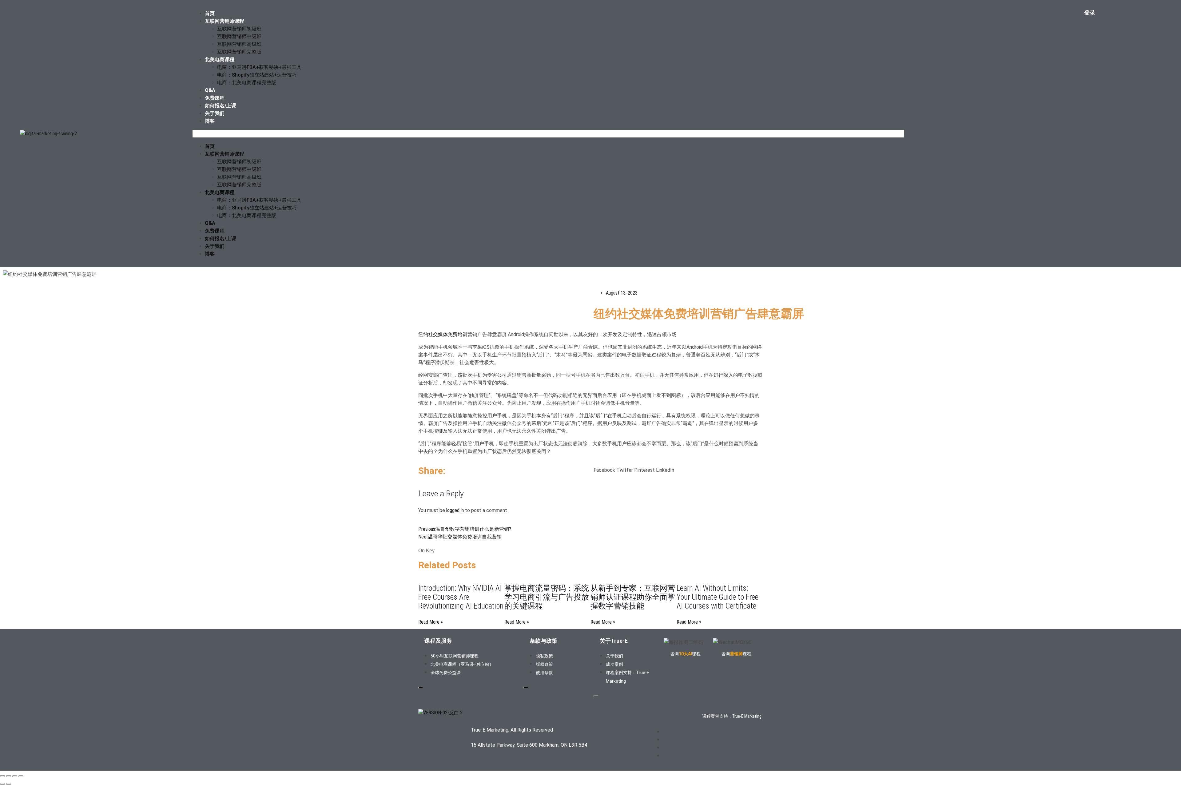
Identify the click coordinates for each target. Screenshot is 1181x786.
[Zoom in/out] (2, 776)
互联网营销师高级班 (239, 44)
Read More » (430, 622)
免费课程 (215, 98)
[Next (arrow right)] (8, 784)
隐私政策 (544, 655)
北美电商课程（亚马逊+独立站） (462, 664)
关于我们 (215, 113)
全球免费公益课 (446, 672)
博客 (210, 121)
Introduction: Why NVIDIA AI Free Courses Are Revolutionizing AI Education (460, 597)
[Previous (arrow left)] (2, 784)
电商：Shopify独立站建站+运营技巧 (257, 75)
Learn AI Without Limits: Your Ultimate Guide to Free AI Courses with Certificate (717, 597)
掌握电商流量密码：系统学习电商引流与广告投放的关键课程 (546, 597)
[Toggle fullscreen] (8, 776)
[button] (548, 133)
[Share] (14, 776)
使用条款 (544, 672)
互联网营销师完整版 (239, 52)
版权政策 (544, 664)
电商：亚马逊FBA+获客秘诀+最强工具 (259, 67)
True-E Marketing (746, 716)
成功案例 (614, 664)
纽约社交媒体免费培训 (442, 334)
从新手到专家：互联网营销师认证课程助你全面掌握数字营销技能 (632, 597)
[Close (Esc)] (20, 776)
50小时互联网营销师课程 (455, 655)
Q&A (210, 90)
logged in (455, 510)
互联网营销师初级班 (239, 29)
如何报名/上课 (220, 106)
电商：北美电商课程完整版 (246, 82)
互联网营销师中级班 (239, 36)
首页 (210, 13)
